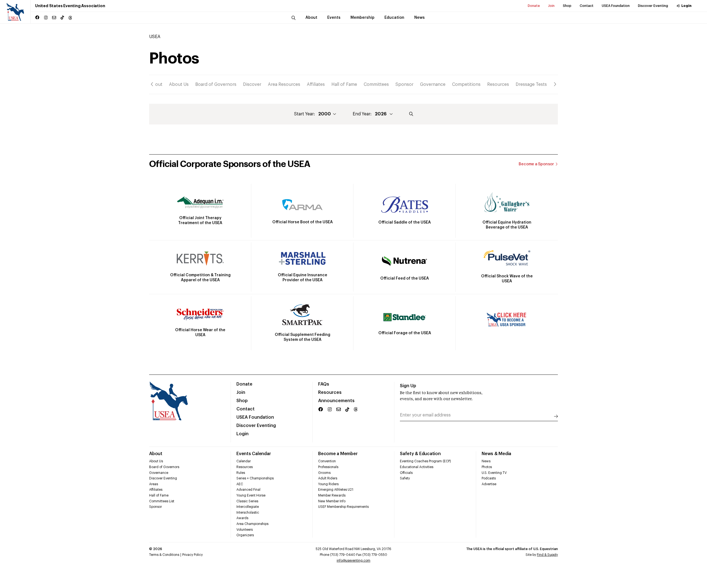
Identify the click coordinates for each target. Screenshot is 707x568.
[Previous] (152, 84)
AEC (239, 484)
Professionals (328, 467)
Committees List (161, 501)
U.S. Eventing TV (494, 472)
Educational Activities (416, 467)
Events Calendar (253, 454)
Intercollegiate (247, 506)
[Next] (555, 84)
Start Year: (304, 114)
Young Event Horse (250, 495)
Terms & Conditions (164, 554)
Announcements (336, 401)
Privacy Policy (192, 554)
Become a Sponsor (536, 164)
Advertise (489, 484)
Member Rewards (331, 495)
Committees (376, 84)
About (155, 84)
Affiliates (316, 84)
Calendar (243, 461)
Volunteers (244, 529)
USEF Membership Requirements (343, 506)
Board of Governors (215, 84)
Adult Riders (327, 478)
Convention (327, 461)
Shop (567, 5)
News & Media (496, 454)
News (486, 461)
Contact (586, 5)
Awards (242, 518)
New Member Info (331, 501)
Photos (487, 467)
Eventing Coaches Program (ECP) (425, 461)
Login (686, 5)
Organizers (245, 535)
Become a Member (337, 454)
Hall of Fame (344, 84)
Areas (153, 484)
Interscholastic (247, 512)
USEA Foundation (616, 5)
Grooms (324, 472)
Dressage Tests (531, 84)
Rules (240, 472)
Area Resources (284, 84)
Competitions (466, 84)
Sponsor (404, 84)
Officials (406, 472)
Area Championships (252, 523)
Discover (252, 84)
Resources (498, 84)
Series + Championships (255, 478)
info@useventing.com (353, 560)
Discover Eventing (653, 5)
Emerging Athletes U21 (335, 489)
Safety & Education (420, 454)
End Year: (362, 114)
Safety (405, 478)
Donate (534, 5)
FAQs (323, 384)
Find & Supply (547, 554)
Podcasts (489, 478)
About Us (179, 84)
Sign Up (408, 386)
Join (551, 5)
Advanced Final (248, 489)
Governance (432, 84)
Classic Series (247, 501)
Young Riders (328, 484)
